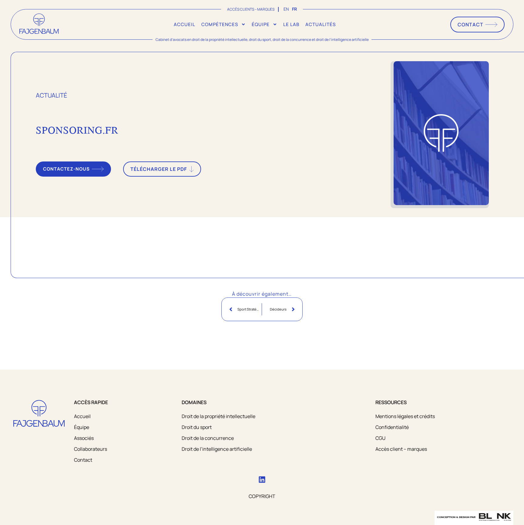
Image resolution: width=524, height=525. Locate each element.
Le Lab (291, 25)
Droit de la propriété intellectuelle (218, 416)
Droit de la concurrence (208, 438)
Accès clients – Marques (250, 9)
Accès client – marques (401, 449)
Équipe (261, 25)
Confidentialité (392, 427)
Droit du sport (197, 427)
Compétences (219, 25)
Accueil (184, 25)
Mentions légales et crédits (405, 416)
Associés (84, 438)
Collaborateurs (90, 449)
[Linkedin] (262, 479)
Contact (83, 460)
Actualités (320, 25)
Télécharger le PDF (158, 169)
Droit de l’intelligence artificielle (217, 449)
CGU (380, 438)
